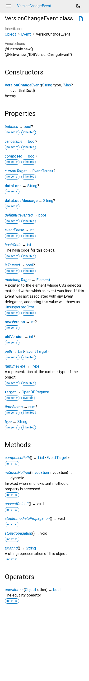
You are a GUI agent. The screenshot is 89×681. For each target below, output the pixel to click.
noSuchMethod (17, 472)
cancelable (13, 141)
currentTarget (16, 171)
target (10, 392)
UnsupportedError (19, 307)
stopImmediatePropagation (27, 518)
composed (13, 156)
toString (11, 548)
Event (26, 34)
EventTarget (42, 171)
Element (43, 280)
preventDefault (17, 504)
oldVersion (14, 336)
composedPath (17, 457)
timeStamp (14, 407)
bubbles (11, 126)
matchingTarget (18, 280)
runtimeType (15, 366)
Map (67, 85)
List (21, 351)
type (8, 421)
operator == (14, 589)
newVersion (15, 322)
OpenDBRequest (36, 392)
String (47, 85)
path (8, 351)
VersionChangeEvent (23, 85)
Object (10, 34)
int (32, 230)
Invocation (40, 472)
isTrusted (12, 265)
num (31, 407)
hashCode (13, 245)
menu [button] (8, 6)
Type (35, 366)
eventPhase (14, 230)
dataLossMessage (21, 200)
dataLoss (13, 186)
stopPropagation (18, 533)
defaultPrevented (19, 215)
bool (27, 126)
